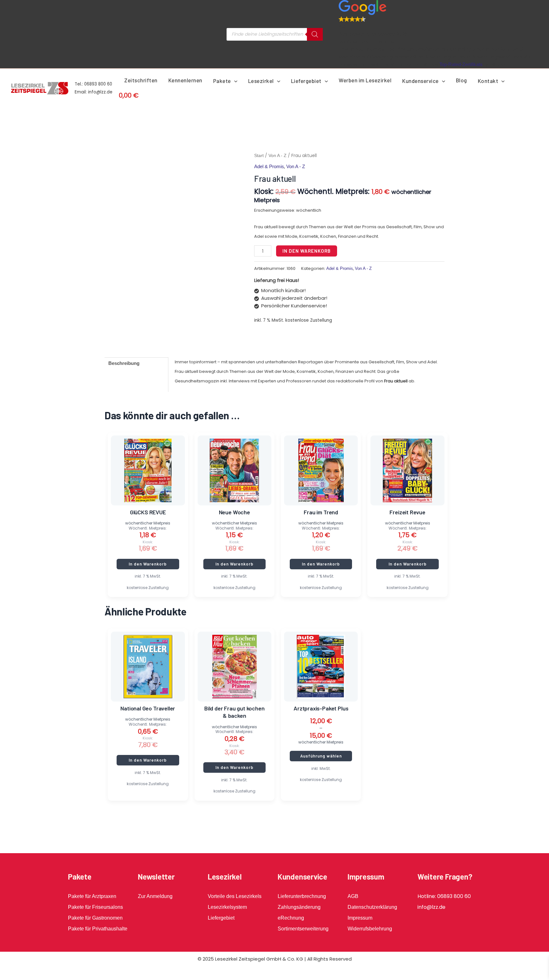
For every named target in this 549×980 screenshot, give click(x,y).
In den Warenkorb (306, 251)
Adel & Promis (269, 166)
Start (259, 155)
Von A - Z (277, 155)
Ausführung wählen (321, 755)
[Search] (315, 34)
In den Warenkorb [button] (148, 563)
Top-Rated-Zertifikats (461, 64)
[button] (234, 81)
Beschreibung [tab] (123, 363)
